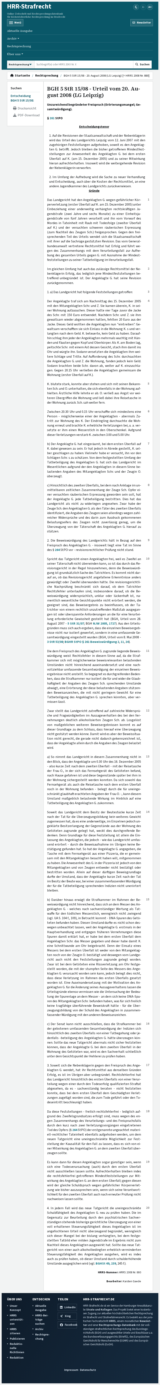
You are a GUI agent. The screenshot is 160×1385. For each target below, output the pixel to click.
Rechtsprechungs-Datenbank (117, 1325)
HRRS (112, 1321)
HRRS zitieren (15, 1331)
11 (122, 642)
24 (127, 642)
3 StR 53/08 (55, 642)
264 (57, 550)
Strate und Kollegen (99, 1310)
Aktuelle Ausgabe (19, 31)
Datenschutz (88, 1370)
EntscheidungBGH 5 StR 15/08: (22, 98)
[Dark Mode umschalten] (136, 7)
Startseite (22, 76)
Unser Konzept (15, 1308)
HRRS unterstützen (17, 1319)
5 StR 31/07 (76, 623)
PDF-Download (28, 115)
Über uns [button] (14, 54)
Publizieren (17, 1339)
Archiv (39, 1329)
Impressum (71, 1370)
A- (143, 7)
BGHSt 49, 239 (106, 1263)
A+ (150, 7)
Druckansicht (26, 108)
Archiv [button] (12, 38)
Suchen (16, 88)
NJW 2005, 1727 (104, 623)
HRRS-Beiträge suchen (41, 1319)
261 (52, 118)
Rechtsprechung (19, 46)
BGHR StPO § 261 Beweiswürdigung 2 (92, 642)
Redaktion (17, 1357)
